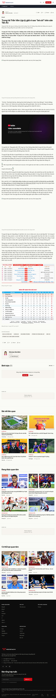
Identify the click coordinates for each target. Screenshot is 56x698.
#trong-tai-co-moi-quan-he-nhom (10, 336)
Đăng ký (31, 375)
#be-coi (48, 334)
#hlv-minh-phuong (25, 334)
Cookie (53, 695)
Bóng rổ (3, 609)
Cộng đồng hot (4, 633)
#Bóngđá (4, 489)
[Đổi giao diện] (43, 2)
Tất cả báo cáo (22, 606)
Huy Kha (3, 595)
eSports (3, 620)
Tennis (3, 611)
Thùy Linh (31, 518)
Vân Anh (3, 460)
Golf (2, 615)
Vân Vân (3, 495)
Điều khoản (22, 635)
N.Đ (29, 435)
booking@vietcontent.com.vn (9, 658)
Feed (3, 628)
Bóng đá (3, 17)
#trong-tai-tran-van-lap (38, 334)
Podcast (39, 606)
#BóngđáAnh (32, 489)
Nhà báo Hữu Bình (8, 13)
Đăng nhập (48, 2)
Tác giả (3, 635)
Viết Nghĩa (31, 458)
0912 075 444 (6, 660)
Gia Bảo (30, 572)
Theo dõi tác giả (14, 356)
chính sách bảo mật (13, 682)
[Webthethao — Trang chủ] (8, 2)
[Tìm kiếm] (40, 2)
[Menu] (53, 2)
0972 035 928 (14, 660)
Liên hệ (21, 631)
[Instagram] (9, 666)
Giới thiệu (21, 628)
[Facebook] (3, 666)
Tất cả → (12, 6)
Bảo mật (21, 637)
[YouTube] (6, 666)
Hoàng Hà (31, 495)
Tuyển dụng (22, 633)
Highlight (3, 631)
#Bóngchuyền (32, 513)
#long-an (16, 334)
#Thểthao (4, 431)
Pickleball (3, 613)
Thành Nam (4, 436)
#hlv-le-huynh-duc (7, 334)
